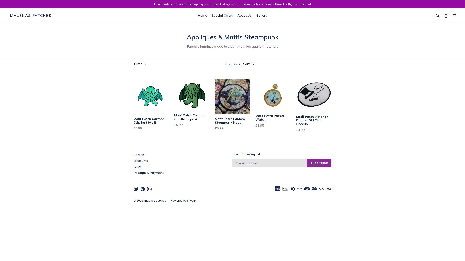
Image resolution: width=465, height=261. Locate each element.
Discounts (141, 161)
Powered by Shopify (184, 200)
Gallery (261, 15)
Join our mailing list (246, 154)
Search (139, 155)
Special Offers (222, 15)
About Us (244, 15)
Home (202, 15)
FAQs (137, 167)
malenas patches (30, 15)
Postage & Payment (149, 173)
